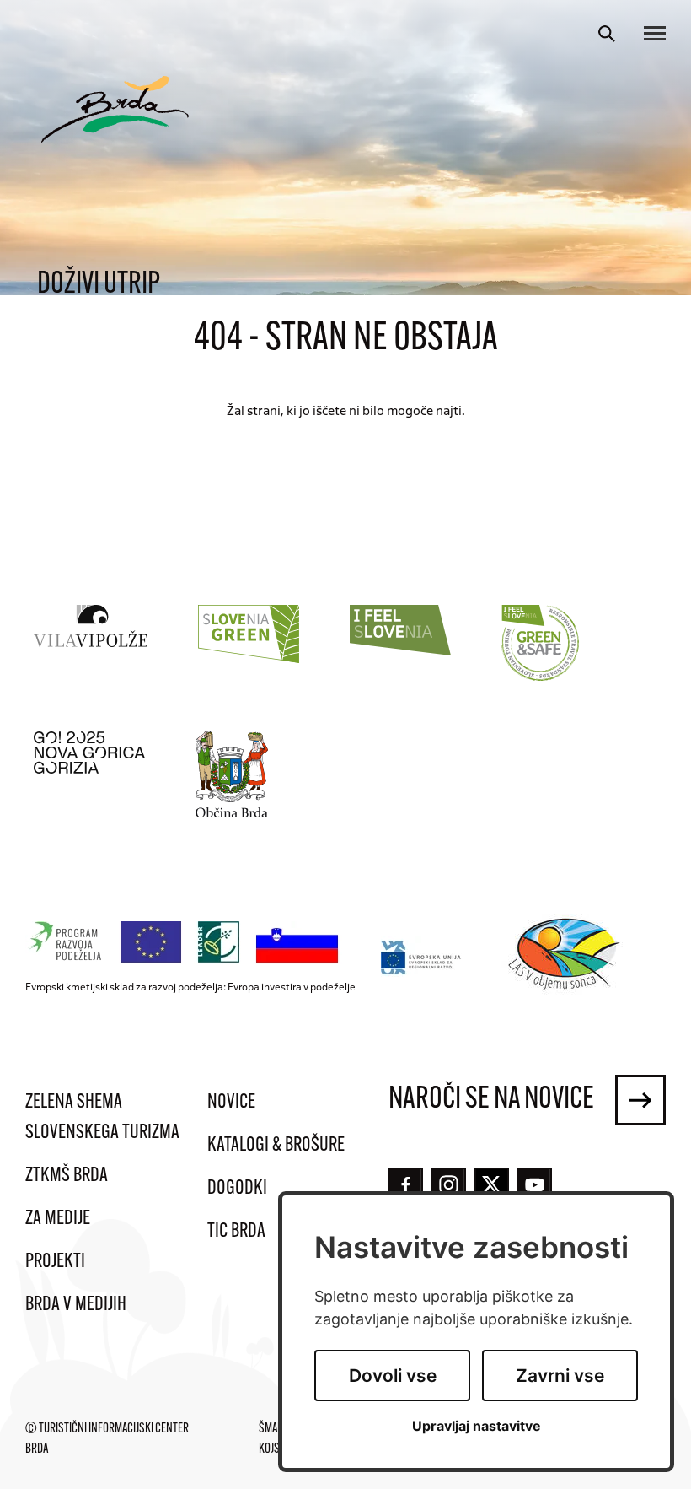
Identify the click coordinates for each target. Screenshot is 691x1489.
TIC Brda (236, 1232)
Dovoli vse (393, 1375)
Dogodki (237, 1189)
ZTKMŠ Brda (66, 1176)
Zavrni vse (560, 1375)
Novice (231, 1102)
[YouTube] (534, 1185)
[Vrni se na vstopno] (115, 109)
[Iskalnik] (607, 34)
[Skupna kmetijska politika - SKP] (186, 942)
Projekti (55, 1262)
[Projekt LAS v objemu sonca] (566, 956)
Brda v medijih (75, 1305)
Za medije (57, 1219)
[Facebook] (405, 1185)
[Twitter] (491, 1184)
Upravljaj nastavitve (476, 1426)
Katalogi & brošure (276, 1146)
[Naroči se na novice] (640, 1100)
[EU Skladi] (422, 957)
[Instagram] (448, 1185)
